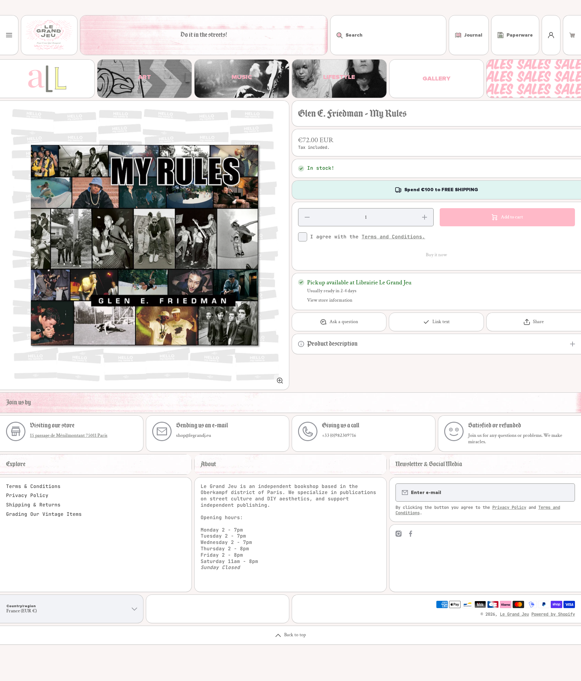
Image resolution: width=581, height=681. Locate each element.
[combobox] (388, 35)
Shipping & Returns (33, 505)
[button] (572, 35)
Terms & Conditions (33, 486)
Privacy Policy (27, 495)
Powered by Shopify (553, 614)
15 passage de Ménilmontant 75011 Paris (68, 435)
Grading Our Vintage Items (44, 514)
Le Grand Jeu (514, 614)
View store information (329, 300)
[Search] (336, 35)
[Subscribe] (566, 492)
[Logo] (49, 35)
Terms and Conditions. (393, 237)
